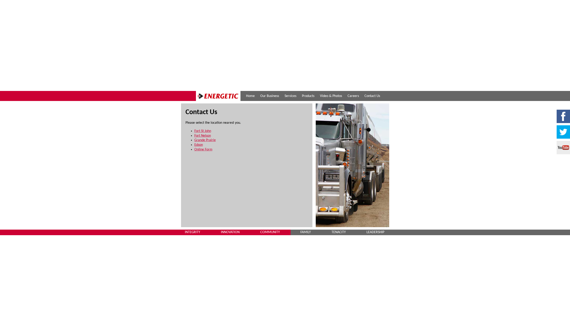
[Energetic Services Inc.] (218, 100)
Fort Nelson (202, 136)
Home (250, 96)
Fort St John (202, 131)
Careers (353, 96)
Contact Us (372, 96)
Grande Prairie (205, 140)
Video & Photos (331, 96)
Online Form (203, 149)
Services (290, 96)
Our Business (269, 96)
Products (308, 96)
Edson (198, 145)
